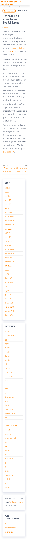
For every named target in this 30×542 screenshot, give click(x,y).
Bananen (6, 27)
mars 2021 (8, 298)
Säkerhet (7, 450)
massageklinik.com (10, 527)
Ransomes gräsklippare (19, 48)
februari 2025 (9, 241)
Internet (7, 380)
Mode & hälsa (9, 417)
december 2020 (9, 307)
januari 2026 (8, 212)
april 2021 (8, 294)
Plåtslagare (8, 429)
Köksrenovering (9, 397)
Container (7, 347)
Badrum (7, 331)
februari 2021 (9, 302)
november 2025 (9, 220)
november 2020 (9, 311)
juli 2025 (7, 233)
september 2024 (9, 261)
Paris (6, 421)
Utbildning (8, 479)
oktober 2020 (9, 315)
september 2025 (9, 224)
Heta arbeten (8, 368)
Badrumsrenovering (10, 335)
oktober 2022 (9, 278)
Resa (6, 442)
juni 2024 (7, 270)
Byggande (7, 339)
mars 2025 (8, 237)
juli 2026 (7, 187)
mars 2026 (8, 204)
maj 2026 (7, 196)
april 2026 (8, 200)
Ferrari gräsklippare (8, 151)
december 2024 (9, 249)
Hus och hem (8, 372)
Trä (5, 466)
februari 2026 (9, 208)
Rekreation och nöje (10, 438)
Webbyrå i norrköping (16, 502)
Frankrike (7, 360)
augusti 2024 (8, 265)
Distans (7, 351)
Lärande (7, 405)
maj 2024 (7, 274)
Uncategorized (9, 475)
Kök (6, 393)
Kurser (6, 401)
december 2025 (9, 216)
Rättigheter (8, 434)
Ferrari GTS (11, 51)
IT (5, 384)
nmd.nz (7, 523)
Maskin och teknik (9, 11)
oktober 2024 (9, 257)
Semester (7, 454)
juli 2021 (7, 286)
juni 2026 (7, 192)
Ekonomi (7, 356)
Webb (6, 483)
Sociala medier (9, 458)
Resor (6, 446)
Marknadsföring (9, 409)
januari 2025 (8, 245)
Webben (7, 487)
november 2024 (9, 253)
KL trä (6, 388)
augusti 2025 (8, 229)
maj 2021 (7, 290)
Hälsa (6, 364)
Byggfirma (7, 343)
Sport (6, 462)
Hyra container (9, 376)
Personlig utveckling (11, 425)
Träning (7, 471)
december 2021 (9, 282)
